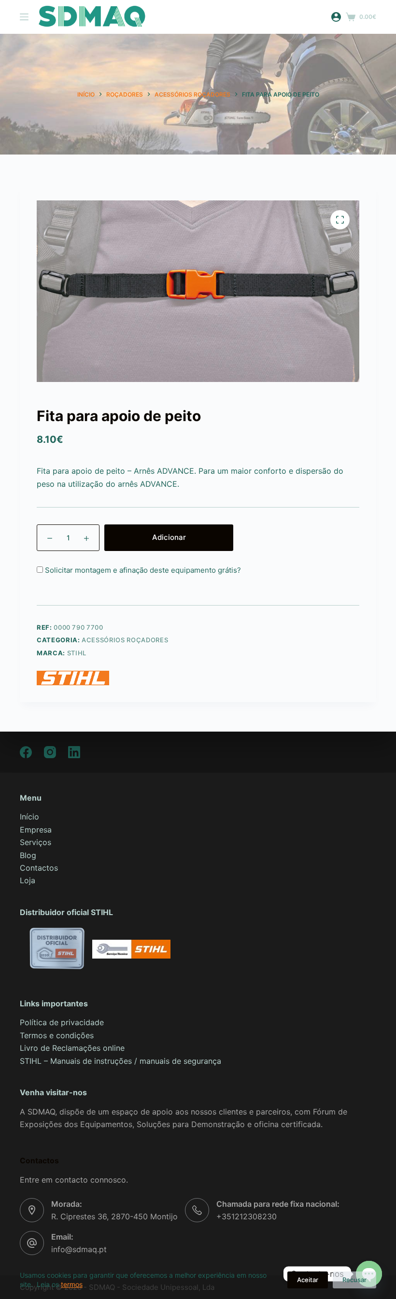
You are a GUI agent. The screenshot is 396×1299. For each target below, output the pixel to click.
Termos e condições (57, 1035)
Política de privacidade (62, 1022)
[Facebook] (26, 752)
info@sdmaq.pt (79, 1249)
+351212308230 (246, 1216)
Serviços (35, 842)
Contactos (39, 868)
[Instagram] (50, 752)
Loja (27, 880)
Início (29, 816)
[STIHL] (73, 678)
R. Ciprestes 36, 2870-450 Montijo (114, 1216)
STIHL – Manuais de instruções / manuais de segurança (122, 1061)
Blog (28, 855)
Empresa (36, 829)
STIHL (76, 653)
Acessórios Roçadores (125, 640)
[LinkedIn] (74, 752)
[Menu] (24, 17)
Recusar (354, 1280)
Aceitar (307, 1280)
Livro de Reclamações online (72, 1048)
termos (72, 1284)
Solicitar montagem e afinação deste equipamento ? (142, 570)
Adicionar (169, 537)
